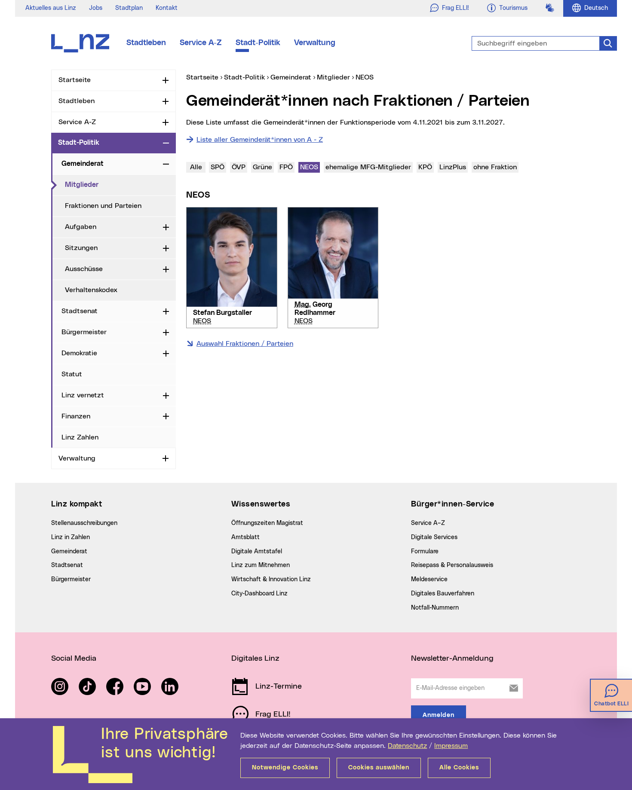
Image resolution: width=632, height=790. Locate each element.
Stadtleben (146, 43)
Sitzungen (81, 247)
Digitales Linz (255, 658)
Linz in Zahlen (70, 537)
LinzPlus (453, 167)
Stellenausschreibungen (84, 523)
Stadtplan (129, 8)
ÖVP (238, 167)
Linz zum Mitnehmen (260, 565)
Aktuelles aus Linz (50, 8)
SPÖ (217, 167)
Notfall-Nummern (435, 608)
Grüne (262, 167)
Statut (71, 374)
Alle (196, 167)
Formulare (425, 552)
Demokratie (79, 353)
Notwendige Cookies (285, 768)
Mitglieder (117, 184)
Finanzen (75, 416)
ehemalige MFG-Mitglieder (368, 167)
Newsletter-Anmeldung (452, 658)
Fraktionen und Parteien (103, 205)
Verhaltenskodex (91, 290)
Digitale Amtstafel (256, 552)
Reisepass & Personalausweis (452, 565)
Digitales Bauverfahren (442, 594)
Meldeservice (429, 579)
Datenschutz (407, 745)
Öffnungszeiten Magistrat (267, 523)
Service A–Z (428, 523)
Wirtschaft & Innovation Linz (271, 579)
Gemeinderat (82, 163)
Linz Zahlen (79, 437)
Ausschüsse (84, 268)
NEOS (310, 167)
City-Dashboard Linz (259, 594)
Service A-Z (201, 43)
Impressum (451, 745)
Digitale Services (434, 537)
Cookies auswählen (378, 768)
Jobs (95, 8)
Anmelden (438, 715)
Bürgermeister (84, 332)
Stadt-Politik (258, 43)
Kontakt (167, 8)
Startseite (74, 79)
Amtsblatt (245, 537)
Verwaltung (314, 43)
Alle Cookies (459, 768)
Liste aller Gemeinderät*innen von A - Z (259, 139)
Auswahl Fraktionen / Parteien (244, 343)
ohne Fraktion (495, 167)
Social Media (73, 658)
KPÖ (425, 167)
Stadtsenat (79, 311)
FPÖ (286, 167)
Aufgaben (80, 226)
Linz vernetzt (82, 395)
